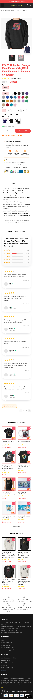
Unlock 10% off (3, 691)
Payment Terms (5, 660)
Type (3, 85)
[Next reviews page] (29, 410)
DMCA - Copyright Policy (7, 647)
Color (3, 90)
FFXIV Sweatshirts (21, 11)
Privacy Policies (5, 645)
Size (3, 108)
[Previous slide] (3, 33)
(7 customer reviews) (15, 78)
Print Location (6, 117)
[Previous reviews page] (20, 410)
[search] (28, 5)
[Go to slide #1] (12, 58)
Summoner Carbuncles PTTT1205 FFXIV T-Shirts (24, 466)
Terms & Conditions (6, 642)
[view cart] (30, 5)
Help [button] (30, 696)
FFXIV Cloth (10, 11)
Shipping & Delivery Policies (8, 658)
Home (2, 11)
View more (16, 526)
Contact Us (4, 665)
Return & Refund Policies (8, 663)
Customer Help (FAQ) (7, 667)
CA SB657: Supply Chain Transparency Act (12, 650)
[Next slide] (29, 33)
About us (3, 640)
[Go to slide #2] (21, 58)
